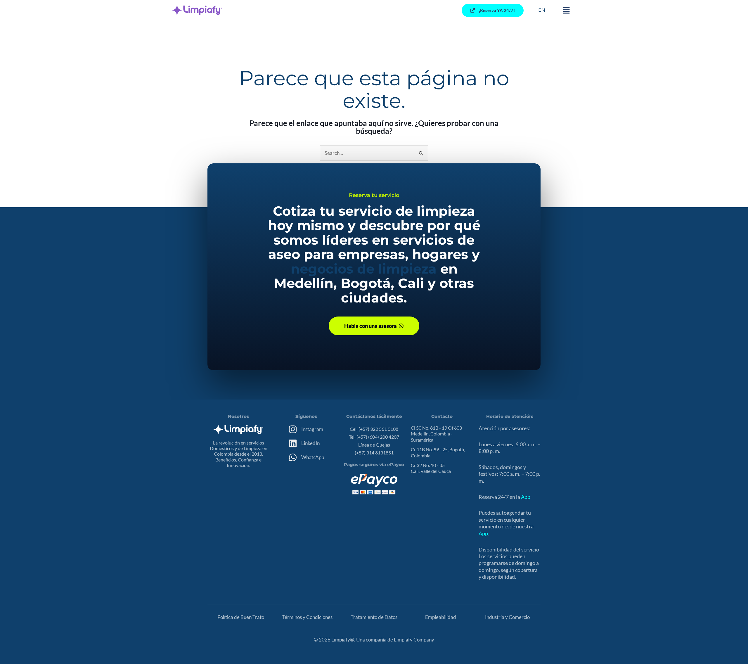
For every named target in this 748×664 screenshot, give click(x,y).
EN (541, 10)
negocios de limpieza (364, 269)
